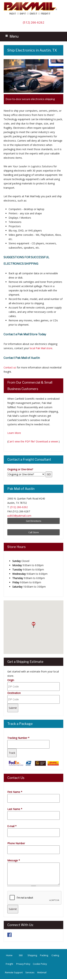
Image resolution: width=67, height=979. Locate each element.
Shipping (32, 955)
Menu (14, 36)
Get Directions (33, 520)
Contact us (10, 367)
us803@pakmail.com (19, 515)
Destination (14, 693)
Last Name (14, 809)
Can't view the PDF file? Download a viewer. (33, 441)
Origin (10, 680)
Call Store (33, 532)
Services (29, 972)
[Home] (31, 14)
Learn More (14, 433)
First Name (14, 792)
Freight (9, 963)
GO (49, 474)
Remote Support (14, 972)
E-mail (12, 826)
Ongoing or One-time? (20, 469)
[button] (33, 625)
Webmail (41, 972)
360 (21, 955)
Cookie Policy (40, 963)
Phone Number (16, 843)
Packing (44, 955)
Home (9, 955)
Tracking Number (18, 738)
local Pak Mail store (41, 348)
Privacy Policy (23, 963)
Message (13, 860)
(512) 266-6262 (33, 22)
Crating (55, 955)
